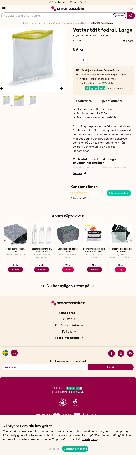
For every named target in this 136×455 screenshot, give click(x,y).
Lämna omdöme (119, 193)
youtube (129, 353)
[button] (62, 402)
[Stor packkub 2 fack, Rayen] (68, 234)
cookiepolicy (90, 439)
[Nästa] (61, 88)
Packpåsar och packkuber (75, 23)
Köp (120, 269)
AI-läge (121, 16)
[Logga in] (13, 353)
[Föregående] (5, 240)
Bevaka (15, 269)
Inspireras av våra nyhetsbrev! (68, 361)
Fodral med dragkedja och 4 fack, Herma (94, 250)
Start (25, 23)
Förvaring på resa (51, 23)
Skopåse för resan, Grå (15, 250)
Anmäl (110, 367)
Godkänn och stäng (75, 448)
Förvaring (35, 23)
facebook (110, 353)
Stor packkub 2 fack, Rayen (68, 250)
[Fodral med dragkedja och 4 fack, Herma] (94, 234)
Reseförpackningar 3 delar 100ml (42, 250)
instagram (119, 353)
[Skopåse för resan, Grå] (15, 234)
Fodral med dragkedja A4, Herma (120, 250)
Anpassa (54, 448)
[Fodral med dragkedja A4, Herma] (120, 234)
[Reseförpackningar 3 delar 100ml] (42, 234)
